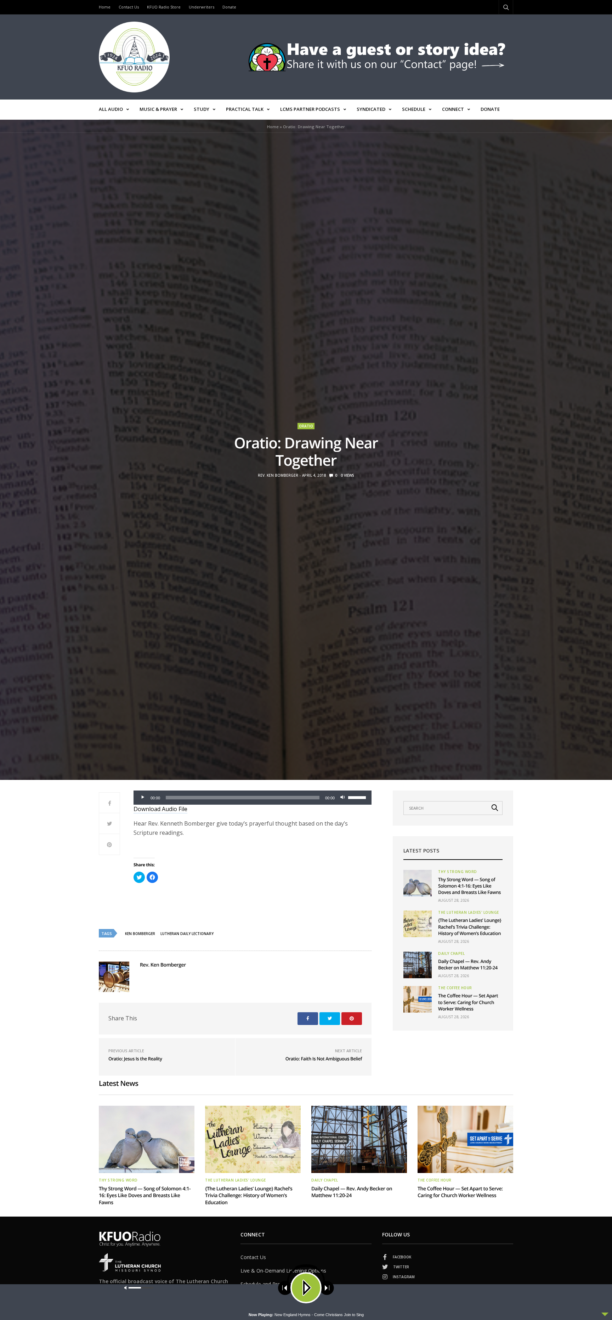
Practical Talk (245, 109)
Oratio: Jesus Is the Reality (135, 1058)
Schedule (413, 109)
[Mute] (342, 797)
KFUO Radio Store (164, 7)
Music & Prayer (158, 109)
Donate (229, 7)
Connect (453, 109)
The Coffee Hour (455, 988)
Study (201, 109)
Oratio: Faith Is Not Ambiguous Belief (323, 1058)
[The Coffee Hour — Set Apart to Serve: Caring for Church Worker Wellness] (417, 999)
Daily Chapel (451, 953)
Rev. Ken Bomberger (278, 475)
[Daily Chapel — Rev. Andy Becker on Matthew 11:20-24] (417, 965)
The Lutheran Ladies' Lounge (468, 912)
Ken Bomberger (140, 933)
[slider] (358, 797)
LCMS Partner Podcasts (310, 109)
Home (104, 7)
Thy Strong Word (457, 871)
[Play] (142, 797)
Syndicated (371, 109)
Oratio (306, 426)
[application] (253, 798)
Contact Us (129, 7)
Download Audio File (160, 809)
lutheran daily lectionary (187, 933)
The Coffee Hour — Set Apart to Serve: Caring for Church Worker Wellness (468, 1002)
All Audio (111, 109)
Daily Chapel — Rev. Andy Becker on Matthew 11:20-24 (468, 964)
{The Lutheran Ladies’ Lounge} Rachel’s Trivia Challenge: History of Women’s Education (469, 926)
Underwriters (201, 7)
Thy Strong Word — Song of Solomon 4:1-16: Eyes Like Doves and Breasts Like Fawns (469, 885)
